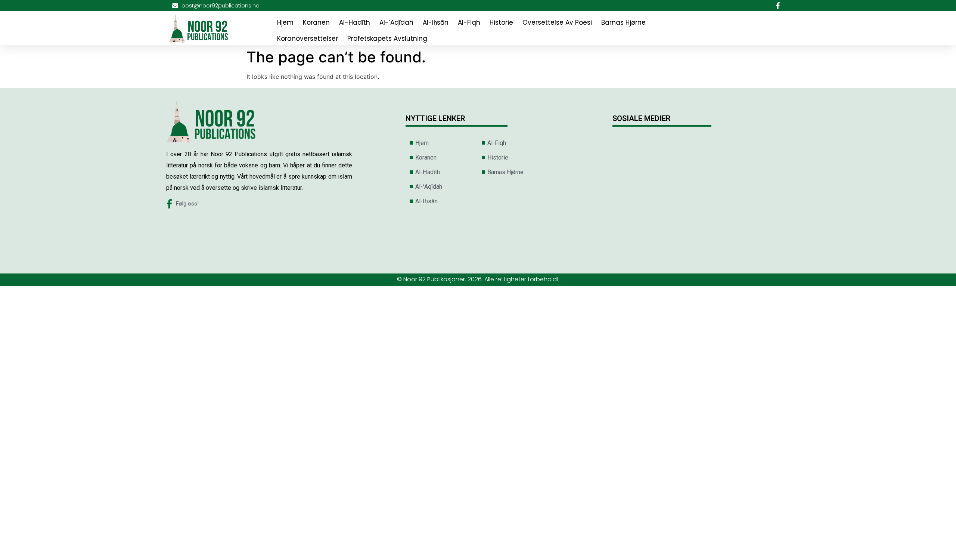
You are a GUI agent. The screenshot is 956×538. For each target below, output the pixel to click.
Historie (501, 22)
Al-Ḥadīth (354, 22)
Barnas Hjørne (623, 22)
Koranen (316, 22)
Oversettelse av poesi (557, 22)
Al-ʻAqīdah (396, 22)
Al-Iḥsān (435, 22)
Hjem (285, 22)
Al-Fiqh (469, 22)
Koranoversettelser (307, 38)
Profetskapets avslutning (387, 38)
